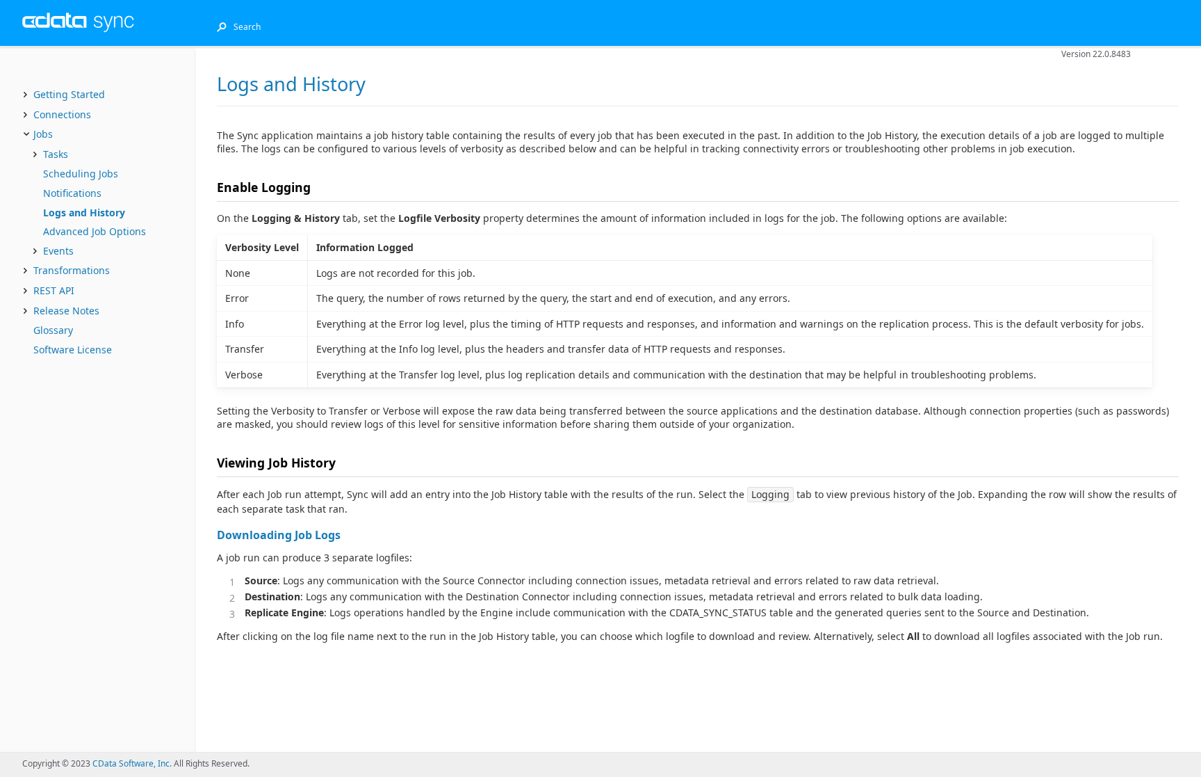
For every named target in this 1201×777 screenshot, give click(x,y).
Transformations (71, 270)
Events (58, 250)
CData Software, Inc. (132, 763)
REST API (53, 290)
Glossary (53, 330)
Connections (62, 114)
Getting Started (69, 94)
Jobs (43, 134)
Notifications (72, 193)
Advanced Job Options (94, 231)
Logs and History (84, 212)
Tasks (55, 154)
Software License (72, 349)
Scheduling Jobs (80, 173)
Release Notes (66, 310)
